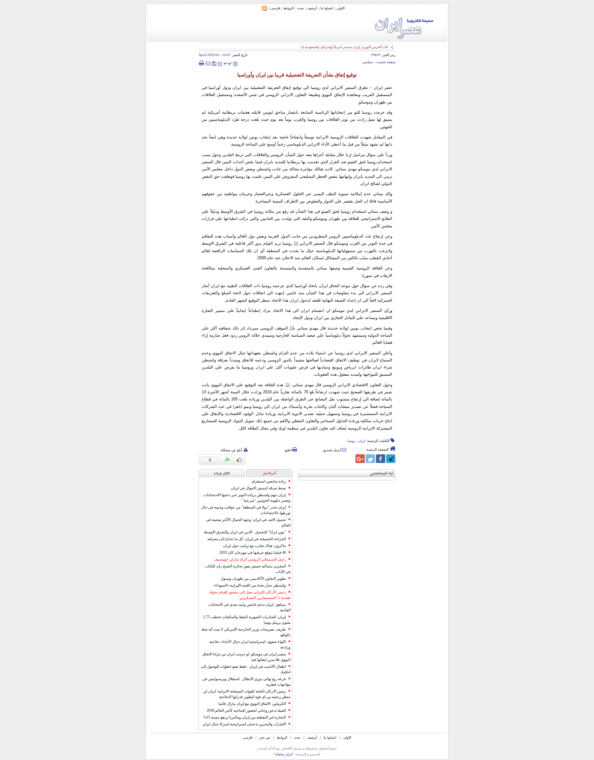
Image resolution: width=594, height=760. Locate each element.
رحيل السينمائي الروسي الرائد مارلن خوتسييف (250, 559)
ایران (361, 441)
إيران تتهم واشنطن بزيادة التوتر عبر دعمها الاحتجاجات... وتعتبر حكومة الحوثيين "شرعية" (246, 498)
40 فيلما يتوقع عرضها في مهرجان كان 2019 (252, 552)
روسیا (351, 441)
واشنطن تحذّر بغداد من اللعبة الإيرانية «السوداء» (249, 585)
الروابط (288, 8)
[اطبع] (201, 63)
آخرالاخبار (269, 473)
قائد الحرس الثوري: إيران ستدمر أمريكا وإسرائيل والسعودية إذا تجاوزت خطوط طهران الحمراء (322, 47)
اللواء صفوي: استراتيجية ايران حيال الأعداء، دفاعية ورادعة (250, 644)
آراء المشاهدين (382, 473)
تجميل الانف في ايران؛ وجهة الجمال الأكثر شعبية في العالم (248, 522)
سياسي (367, 62)
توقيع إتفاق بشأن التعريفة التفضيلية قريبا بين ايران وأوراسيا (297, 74)
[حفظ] (214, 63)
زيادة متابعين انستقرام (269, 481)
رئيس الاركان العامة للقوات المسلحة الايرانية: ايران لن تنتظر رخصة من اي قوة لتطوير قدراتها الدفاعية (247, 694)
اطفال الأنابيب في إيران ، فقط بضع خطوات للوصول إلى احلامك (246, 669)
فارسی (275, 8)
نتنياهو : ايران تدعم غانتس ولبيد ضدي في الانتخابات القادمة (249, 607)
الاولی (341, 8)
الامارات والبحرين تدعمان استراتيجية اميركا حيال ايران (244, 724)
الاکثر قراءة (222, 473)
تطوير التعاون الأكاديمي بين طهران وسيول (253, 578)
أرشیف (312, 8)
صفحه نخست (385, 62)
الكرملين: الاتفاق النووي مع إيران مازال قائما (252, 703)
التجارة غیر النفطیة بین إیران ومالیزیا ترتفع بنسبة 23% (244, 717)
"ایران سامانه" (284, 754)
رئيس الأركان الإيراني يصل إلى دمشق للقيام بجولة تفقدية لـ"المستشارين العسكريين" (250, 595)
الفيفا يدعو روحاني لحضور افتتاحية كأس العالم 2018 (246, 710)
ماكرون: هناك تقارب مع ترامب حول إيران (254, 546)
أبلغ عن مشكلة (231, 450)
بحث (300, 8)
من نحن (264, 737)
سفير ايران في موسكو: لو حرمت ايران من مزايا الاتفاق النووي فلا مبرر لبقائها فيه (246, 657)
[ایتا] (350, 458)
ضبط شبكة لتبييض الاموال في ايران (258, 488)
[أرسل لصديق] (207, 63)
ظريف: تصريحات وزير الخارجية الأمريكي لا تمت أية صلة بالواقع (246, 632)
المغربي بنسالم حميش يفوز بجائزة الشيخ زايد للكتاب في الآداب (248, 569)
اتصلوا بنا (327, 8)
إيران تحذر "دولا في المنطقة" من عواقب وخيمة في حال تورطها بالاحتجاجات (246, 510)
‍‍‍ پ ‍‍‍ (227, 63)
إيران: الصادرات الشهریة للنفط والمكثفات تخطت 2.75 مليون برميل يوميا (247, 620)
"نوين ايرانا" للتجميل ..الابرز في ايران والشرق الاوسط (245, 532)
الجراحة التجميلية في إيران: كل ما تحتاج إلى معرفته (246, 539)
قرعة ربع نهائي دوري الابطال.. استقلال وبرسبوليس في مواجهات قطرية (246, 682)
